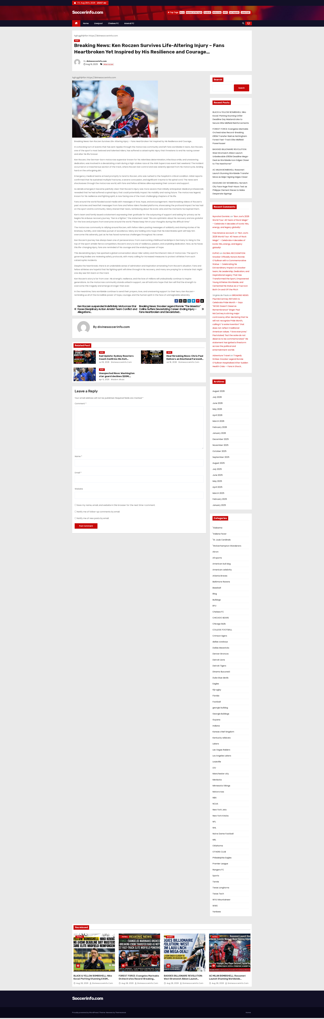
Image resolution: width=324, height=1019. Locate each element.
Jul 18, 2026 (104, 362)
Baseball (216, 587)
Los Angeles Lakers (221, 755)
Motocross (217, 12)
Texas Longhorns (220, 887)
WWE (215, 905)
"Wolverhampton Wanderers (226, 545)
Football (216, 701)
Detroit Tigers (219, 665)
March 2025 (218, 493)
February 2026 (219, 427)
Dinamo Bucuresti (221, 671)
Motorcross (218, 791)
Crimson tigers (219, 635)
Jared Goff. (245, 12)
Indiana (216, 725)
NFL (214, 821)
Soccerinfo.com (87, 12)
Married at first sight (194, 12)
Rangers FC (218, 869)
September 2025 (220, 457)
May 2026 (217, 409)
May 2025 (217, 481)
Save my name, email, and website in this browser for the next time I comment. (116, 505)
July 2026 (217, 397)
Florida (215, 695)
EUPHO (215, 253)
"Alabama (217, 527)
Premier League (220, 863)
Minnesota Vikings (221, 785)
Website (79, 488)
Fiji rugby (216, 689)
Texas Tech (218, 893)
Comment (80, 403)
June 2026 (217, 403)
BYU (214, 605)
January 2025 (219, 505)
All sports (217, 557)
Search (218, 79)
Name (78, 456)
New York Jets (219, 809)
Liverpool (98, 23)
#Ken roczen (108, 64)
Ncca (182, 12)
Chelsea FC (113, 23)
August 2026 (218, 391)
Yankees (216, 911)
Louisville (216, 761)
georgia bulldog (220, 707)
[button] (243, 23)
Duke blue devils (220, 677)
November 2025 (220, 445)
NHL (214, 827)
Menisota (217, 779)
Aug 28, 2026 (82, 983)
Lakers (215, 743)
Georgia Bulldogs (220, 713)
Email (78, 472)
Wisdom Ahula (117, 379)
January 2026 (219, 433)
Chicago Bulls (219, 623)
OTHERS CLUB (219, 851)
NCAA (215, 803)
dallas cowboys (220, 641)
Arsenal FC (129, 23)
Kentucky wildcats (221, 737)
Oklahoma (217, 845)
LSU (214, 767)
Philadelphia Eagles (221, 857)
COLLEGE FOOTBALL (222, 629)
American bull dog (221, 563)
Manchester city (220, 773)
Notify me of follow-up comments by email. (98, 511)
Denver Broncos (220, 653)
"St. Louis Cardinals (221, 539)
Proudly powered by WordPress (85, 1012)
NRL (214, 839)
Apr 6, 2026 (104, 379)
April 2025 (217, 487)
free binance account (223, 232)
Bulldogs (216, 599)
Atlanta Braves (219, 575)
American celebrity (222, 569)
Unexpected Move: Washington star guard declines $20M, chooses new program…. (117, 376)
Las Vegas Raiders (221, 749)
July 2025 (217, 469)
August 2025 (218, 463)
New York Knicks (220, 815)
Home (86, 23)
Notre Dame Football (223, 833)
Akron (215, 551)
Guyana (216, 719)
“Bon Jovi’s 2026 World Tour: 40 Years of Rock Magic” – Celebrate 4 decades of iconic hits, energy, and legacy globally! (230, 240)
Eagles (215, 683)
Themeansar (120, 1012)
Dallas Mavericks (220, 647)
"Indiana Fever (219, 533)
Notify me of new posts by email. (93, 518)
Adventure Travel (221, 355)
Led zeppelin (234, 12)
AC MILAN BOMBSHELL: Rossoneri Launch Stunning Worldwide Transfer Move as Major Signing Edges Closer (230, 173)
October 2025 (219, 451)
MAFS (225, 12)
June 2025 (217, 475)
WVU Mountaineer (221, 899)
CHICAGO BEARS (220, 617)
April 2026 (217, 415)
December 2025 (220, 439)
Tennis (215, 881)
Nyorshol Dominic (221, 216)
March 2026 (218, 421)
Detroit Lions (218, 659)
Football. (207, 12)
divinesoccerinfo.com (96, 61)
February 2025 (219, 499)
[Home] (76, 23)
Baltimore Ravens (221, 581)
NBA (214, 797)
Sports (215, 875)
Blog (77, 41)
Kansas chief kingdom (223, 731)
